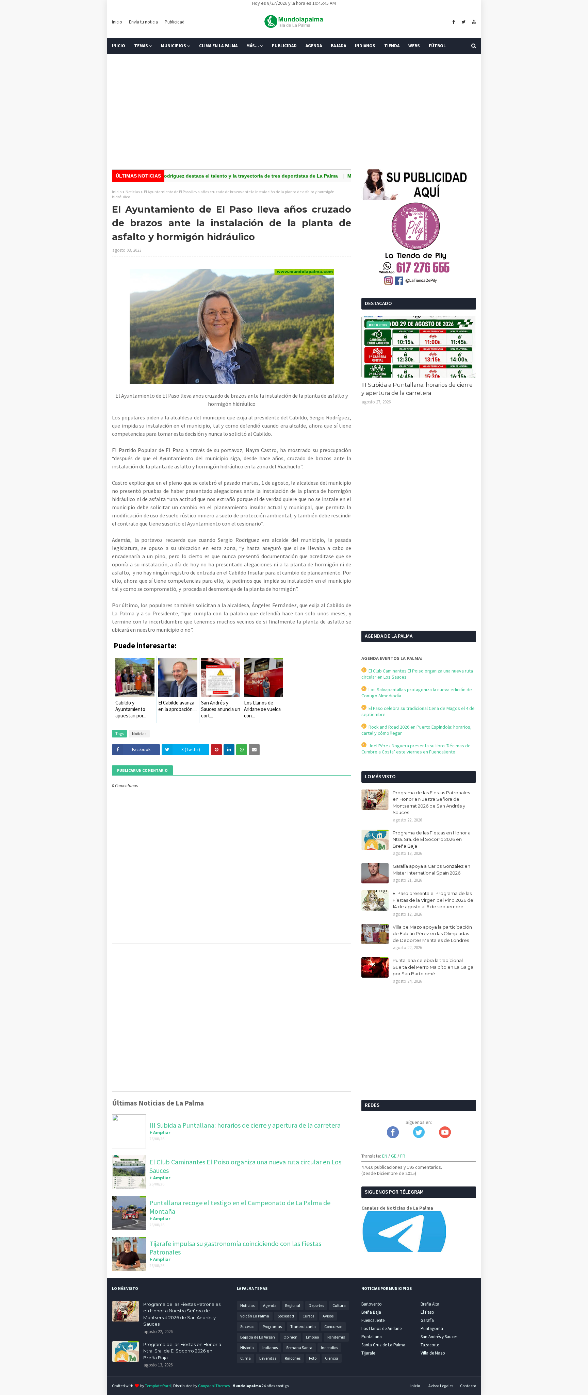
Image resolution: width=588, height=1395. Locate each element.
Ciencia (331, 1358)
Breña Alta (430, 1304)
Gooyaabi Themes (214, 1385)
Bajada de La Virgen (257, 1337)
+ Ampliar (159, 1132)
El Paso (427, 1312)
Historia (247, 1347)
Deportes (316, 1305)
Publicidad (174, 22)
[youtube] (473, 22)
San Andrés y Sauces (439, 1337)
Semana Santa (299, 1347)
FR (402, 1156)
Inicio (117, 22)
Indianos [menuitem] (365, 46)
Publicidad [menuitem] (284, 46)
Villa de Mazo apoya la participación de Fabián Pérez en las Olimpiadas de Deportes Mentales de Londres (432, 933)
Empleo (312, 1337)
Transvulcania (303, 1326)
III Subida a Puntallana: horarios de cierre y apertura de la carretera (245, 1125)
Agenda (270, 1305)
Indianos (270, 1347)
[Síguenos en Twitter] (419, 1136)
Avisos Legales (440, 1385)
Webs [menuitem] (414, 46)
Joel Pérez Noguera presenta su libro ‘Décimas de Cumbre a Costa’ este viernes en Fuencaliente (416, 749)
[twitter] (463, 22)
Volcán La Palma (254, 1315)
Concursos (333, 1326)
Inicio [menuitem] (118, 46)
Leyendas (267, 1358)
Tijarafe (368, 1353)
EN (384, 1156)
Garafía (427, 1320)
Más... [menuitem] (252, 46)
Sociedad (286, 1315)
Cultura (339, 1305)
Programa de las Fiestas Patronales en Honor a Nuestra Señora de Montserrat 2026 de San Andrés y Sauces (431, 802)
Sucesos (247, 1326)
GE (393, 1156)
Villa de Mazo (433, 1353)
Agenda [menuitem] (314, 46)
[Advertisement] (294, 111)
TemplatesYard (158, 1385)
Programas (272, 1326)
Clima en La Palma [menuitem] (218, 46)
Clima (245, 1358)
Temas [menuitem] (141, 46)
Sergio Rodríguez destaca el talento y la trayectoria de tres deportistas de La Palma (213, 176)
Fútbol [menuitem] (437, 46)
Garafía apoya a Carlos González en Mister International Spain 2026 (431, 869)
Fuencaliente (373, 1320)
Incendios (329, 1347)
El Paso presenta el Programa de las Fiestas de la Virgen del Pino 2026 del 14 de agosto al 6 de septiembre (433, 900)
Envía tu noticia (143, 22)
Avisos (328, 1315)
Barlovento (371, 1304)
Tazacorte (430, 1345)
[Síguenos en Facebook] (393, 1136)
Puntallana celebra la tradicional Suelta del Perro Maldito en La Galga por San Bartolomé (433, 967)
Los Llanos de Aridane (381, 1328)
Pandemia (336, 1337)
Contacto (468, 1385)
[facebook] (453, 22)
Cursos (308, 1315)
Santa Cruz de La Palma (383, 1345)
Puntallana (371, 1337)
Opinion (290, 1337)
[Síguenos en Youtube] (445, 1136)
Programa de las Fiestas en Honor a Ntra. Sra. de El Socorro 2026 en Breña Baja (432, 839)
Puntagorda (432, 1328)
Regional (292, 1305)
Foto (312, 1358)
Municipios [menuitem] (173, 46)
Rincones (292, 1358)
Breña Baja (371, 1312)
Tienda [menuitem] (391, 46)
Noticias (133, 191)
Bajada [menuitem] (338, 46)
